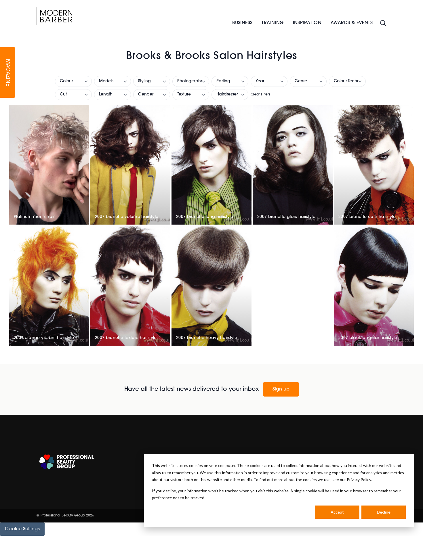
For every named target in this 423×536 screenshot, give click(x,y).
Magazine (7, 72)
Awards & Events (352, 23)
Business (242, 23)
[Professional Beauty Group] (66, 461)
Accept (337, 512)
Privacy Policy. (359, 479)
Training (272, 23)
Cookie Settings (22, 529)
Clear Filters (260, 94)
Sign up (281, 389)
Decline (383, 512)
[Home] (56, 16)
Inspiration (307, 23)
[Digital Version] (4, 36)
